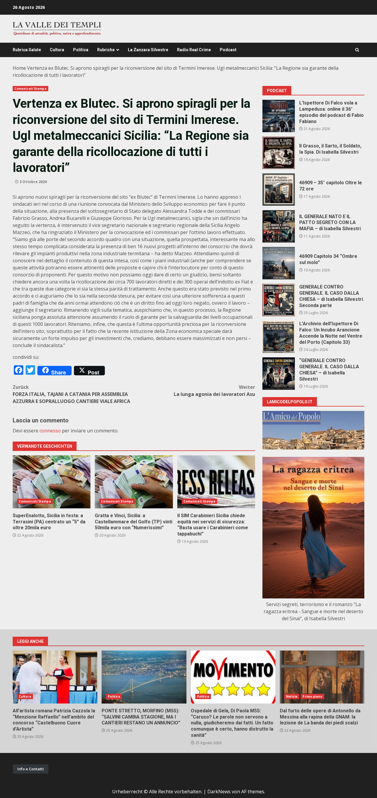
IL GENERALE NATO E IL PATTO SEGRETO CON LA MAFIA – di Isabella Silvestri (278, 226)
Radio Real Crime (194, 49)
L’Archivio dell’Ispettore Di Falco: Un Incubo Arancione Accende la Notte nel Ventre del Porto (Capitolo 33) (278, 337)
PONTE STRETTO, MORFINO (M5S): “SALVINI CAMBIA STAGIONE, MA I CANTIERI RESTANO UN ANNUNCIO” (144, 677)
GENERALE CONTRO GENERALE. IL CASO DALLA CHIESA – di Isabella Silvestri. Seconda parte (278, 300)
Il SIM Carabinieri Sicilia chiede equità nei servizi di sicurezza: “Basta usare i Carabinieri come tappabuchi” (216, 481)
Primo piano (312, 696)
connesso (50, 430)
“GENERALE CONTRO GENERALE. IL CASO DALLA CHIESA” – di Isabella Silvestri (278, 373)
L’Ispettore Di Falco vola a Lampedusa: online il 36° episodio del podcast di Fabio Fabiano (278, 116)
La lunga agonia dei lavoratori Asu (214, 390)
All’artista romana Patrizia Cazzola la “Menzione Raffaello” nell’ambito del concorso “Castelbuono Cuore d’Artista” (55, 677)
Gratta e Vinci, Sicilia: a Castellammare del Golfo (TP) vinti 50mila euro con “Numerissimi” (134, 481)
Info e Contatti (30, 769)
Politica (80, 49)
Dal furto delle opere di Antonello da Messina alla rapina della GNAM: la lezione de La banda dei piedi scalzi (322, 677)
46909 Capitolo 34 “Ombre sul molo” (278, 263)
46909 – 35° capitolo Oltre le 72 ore (278, 189)
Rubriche (106, 49)
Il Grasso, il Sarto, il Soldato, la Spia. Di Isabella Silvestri (278, 153)
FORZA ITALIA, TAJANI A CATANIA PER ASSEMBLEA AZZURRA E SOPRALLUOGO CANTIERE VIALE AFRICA (71, 394)
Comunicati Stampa (30, 89)
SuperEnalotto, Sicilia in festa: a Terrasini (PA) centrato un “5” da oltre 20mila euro (51, 481)
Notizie (292, 696)
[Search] (357, 50)
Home (19, 68)
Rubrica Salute (27, 49)
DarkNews (219, 791)
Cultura (57, 49)
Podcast (228, 49)
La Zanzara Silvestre (148, 49)
